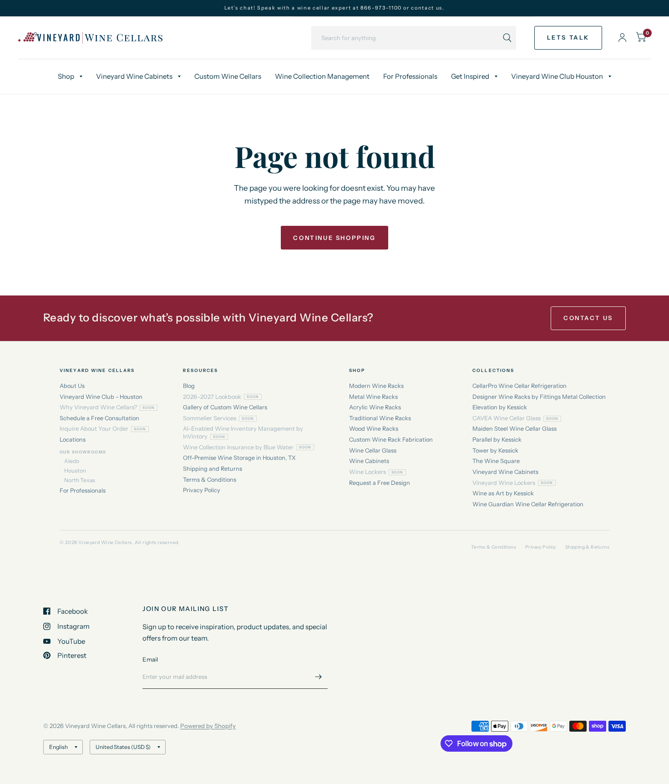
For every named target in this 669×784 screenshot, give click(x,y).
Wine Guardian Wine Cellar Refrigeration (527, 504)
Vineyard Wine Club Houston (557, 76)
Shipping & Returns (587, 547)
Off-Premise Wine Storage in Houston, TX (239, 457)
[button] (568, 38)
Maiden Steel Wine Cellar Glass (514, 428)
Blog (189, 385)
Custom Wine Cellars (227, 76)
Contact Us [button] (588, 317)
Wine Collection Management (322, 76)
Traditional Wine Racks (380, 418)
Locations (73, 439)
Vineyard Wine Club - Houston (101, 396)
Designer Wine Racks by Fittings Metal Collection (539, 396)
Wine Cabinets (369, 461)
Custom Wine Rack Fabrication (391, 439)
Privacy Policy (201, 490)
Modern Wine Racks (376, 385)
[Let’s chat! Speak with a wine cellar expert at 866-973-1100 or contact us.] (334, 8)
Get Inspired (470, 76)
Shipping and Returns (212, 468)
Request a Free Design (379, 482)
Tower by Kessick (495, 450)
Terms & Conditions (209, 479)
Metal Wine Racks (373, 396)
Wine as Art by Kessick (503, 493)
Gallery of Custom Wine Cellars (225, 407)
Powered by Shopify (208, 725)
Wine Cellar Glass (372, 450)
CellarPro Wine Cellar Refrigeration (519, 385)
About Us (72, 385)
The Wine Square (496, 461)
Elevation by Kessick (499, 407)
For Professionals (410, 76)
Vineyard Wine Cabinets (134, 76)
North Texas (79, 480)
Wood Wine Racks (373, 428)
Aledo (71, 461)
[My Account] (622, 37)
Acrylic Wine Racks (375, 407)
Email (150, 659)
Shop (66, 76)
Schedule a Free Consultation (99, 418)
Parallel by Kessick (497, 439)
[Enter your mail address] (318, 677)
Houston (75, 470)
